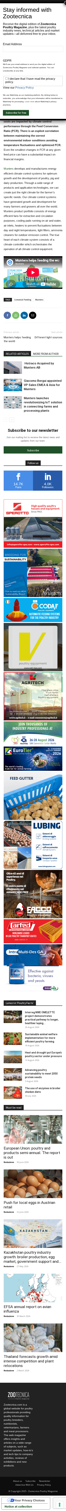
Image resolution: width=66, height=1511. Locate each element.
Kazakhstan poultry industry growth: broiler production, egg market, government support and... (32, 1257)
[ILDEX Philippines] (33, 744)
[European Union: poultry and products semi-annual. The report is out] (33, 1129)
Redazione (9, 1162)
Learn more (29, 102)
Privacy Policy (44, 1484)
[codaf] (33, 621)
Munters (9, 168)
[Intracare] (33, 991)
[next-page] (12, 419)
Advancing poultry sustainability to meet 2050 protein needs (41, 1074)
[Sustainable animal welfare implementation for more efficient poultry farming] (13, 1038)
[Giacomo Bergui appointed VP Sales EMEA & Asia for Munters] (13, 385)
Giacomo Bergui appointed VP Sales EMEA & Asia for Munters (43, 385)
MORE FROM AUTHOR (46, 353)
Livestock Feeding (22, 299)
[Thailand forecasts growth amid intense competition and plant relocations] (33, 1337)
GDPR (7, 60)
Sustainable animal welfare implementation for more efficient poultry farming (41, 1038)
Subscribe (30, 1481)
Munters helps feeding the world (17, 339)
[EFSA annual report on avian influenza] (33, 1288)
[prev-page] (6, 419)
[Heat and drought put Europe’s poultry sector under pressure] (13, 1057)
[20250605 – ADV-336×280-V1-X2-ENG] (33, 719)
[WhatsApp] (15, 315)
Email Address (12, 44)
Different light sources (48, 337)
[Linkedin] (24, 315)
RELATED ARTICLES (17, 353)
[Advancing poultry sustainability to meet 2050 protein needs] (13, 1074)
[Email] (32, 315)
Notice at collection (18, 1506)
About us (17, 1481)
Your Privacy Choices (29, 1500)
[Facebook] (7, 315)
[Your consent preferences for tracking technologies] (59, 1504)
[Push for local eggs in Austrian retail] (33, 1183)
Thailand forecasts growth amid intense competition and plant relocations (31, 1361)
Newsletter (44, 1481)
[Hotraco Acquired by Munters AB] (13, 367)
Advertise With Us (24, 1484)
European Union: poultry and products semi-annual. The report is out (32, 1152)
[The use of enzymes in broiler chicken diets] (13, 1092)
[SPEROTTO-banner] (33, 546)
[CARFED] (33, 942)
